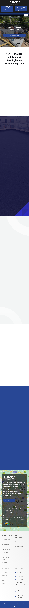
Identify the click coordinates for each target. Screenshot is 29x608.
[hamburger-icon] (26, 15)
